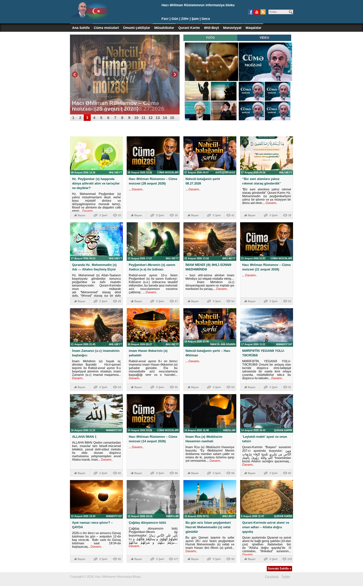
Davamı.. (87, 210)
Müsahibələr (164, 28)
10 (136, 118)
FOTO (210, 37)
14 (165, 118)
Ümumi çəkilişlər (136, 28)
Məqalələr (253, 28)
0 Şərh (103, 215)
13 (158, 118)
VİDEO (264, 37)
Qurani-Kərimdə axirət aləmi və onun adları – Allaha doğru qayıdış (265, 527)
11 (143, 118)
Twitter (285, 576)
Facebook (271, 576)
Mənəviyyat (232, 28)
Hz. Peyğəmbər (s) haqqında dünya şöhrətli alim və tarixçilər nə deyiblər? (96, 183)
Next (175, 75)
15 (172, 118)
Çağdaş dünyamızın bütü (147, 522)
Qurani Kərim (189, 28)
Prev (75, 75)
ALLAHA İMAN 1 (84, 437)
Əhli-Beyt (211, 28)
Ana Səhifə (81, 28)
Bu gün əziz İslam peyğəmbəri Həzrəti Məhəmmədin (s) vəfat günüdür (208, 527)
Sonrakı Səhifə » (279, 568)
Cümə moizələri (106, 28)
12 (150, 118)
